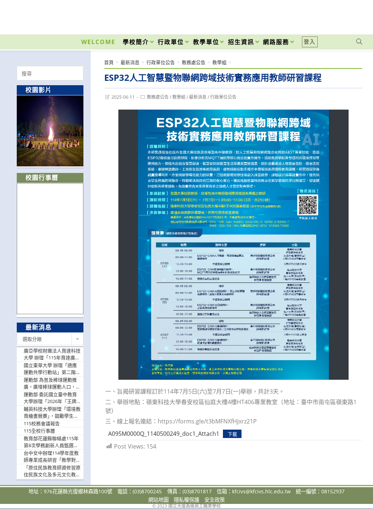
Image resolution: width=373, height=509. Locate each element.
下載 (232, 434)
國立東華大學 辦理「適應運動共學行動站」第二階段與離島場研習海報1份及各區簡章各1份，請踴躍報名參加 (52, 369)
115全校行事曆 (39, 430)
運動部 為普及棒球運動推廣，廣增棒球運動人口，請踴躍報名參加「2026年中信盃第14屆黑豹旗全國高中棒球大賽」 (52, 383)
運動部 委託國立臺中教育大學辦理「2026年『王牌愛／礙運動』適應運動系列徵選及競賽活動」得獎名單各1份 (52, 398)
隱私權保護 (186, 499)
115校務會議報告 (42, 423)
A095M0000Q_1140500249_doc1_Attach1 (163, 434)
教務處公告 (158, 97)
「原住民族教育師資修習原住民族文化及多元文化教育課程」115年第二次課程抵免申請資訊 (52, 471)
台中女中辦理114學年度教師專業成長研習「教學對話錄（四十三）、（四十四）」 (52, 457)
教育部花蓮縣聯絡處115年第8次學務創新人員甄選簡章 (51, 442)
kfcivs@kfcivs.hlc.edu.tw (261, 491)
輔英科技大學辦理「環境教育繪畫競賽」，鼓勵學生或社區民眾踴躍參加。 (52, 413)
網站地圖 (158, 499)
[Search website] (359, 42)
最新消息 (198, 97)
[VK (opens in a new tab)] (349, 15)
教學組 (178, 97)
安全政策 (214, 499)
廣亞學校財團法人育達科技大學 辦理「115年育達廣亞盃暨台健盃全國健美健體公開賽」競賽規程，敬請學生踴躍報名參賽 (52, 354)
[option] (50, 130)
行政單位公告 (223, 97)
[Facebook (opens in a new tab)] (318, 15)
